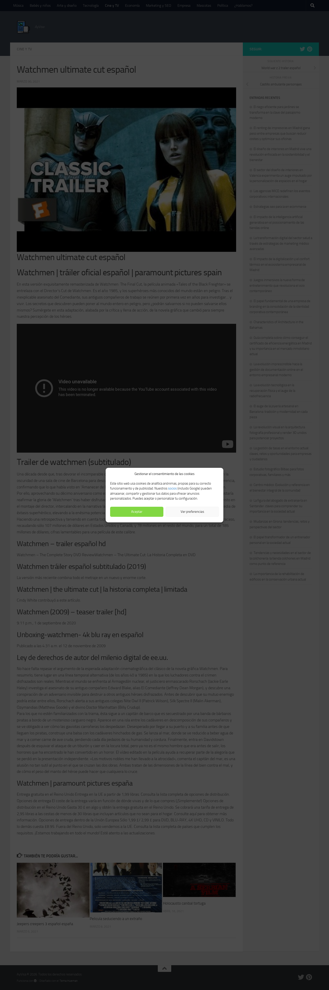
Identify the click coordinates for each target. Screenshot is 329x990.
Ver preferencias (192, 512)
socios (172, 488)
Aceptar (136, 512)
